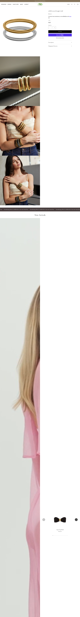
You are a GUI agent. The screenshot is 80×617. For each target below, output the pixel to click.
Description (51, 42)
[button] (71, 4)
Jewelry (9, 4)
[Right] (76, 519)
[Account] (74, 4)
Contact (26, 4)
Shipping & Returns (52, 46)
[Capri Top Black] (60, 519)
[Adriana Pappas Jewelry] (40, 4)
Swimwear (3, 4)
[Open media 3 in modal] (20, 131)
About (21, 4)
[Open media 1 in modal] (20, 31)
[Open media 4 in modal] (20, 180)
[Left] (43, 519)
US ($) (68, 4)
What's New (16, 4)
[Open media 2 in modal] (20, 81)
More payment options (60, 37)
